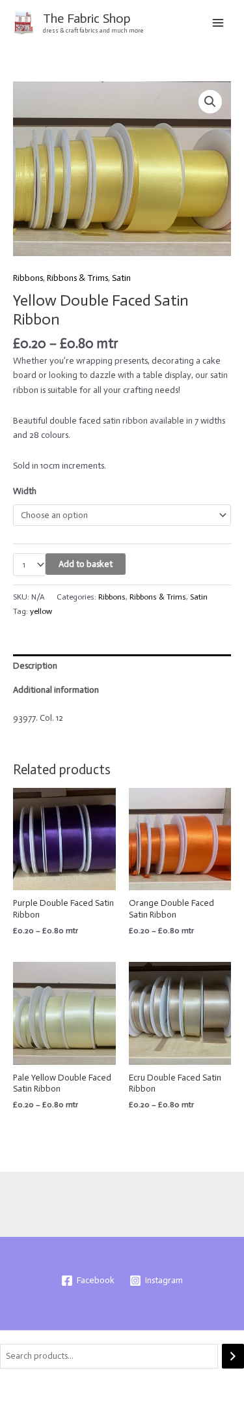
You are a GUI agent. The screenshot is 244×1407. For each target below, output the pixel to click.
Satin (121, 277)
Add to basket (86, 564)
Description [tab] (35, 665)
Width (24, 491)
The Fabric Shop (87, 18)
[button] (210, 101)
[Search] (233, 1356)
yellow (41, 611)
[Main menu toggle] (218, 22)
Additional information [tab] (56, 689)
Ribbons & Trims (77, 277)
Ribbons (28, 277)
